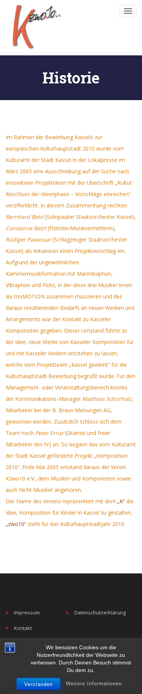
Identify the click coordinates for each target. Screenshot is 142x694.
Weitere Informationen (94, 683)
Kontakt (23, 628)
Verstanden (38, 684)
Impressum (27, 612)
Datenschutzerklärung (100, 612)
